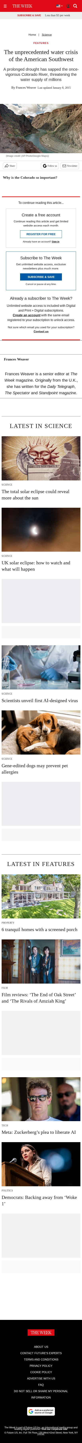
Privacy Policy (41, 1365)
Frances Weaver (26, 87)
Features (41, 43)
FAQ (41, 1384)
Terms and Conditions (41, 1359)
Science (47, 34)
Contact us (41, 331)
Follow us (52, 165)
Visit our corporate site (54, 1429)
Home (32, 34)
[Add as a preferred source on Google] (41, 1411)
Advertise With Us (41, 1378)
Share (12, 165)
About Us (41, 1346)
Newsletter (72, 165)
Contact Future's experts (41, 1353)
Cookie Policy (41, 1372)
